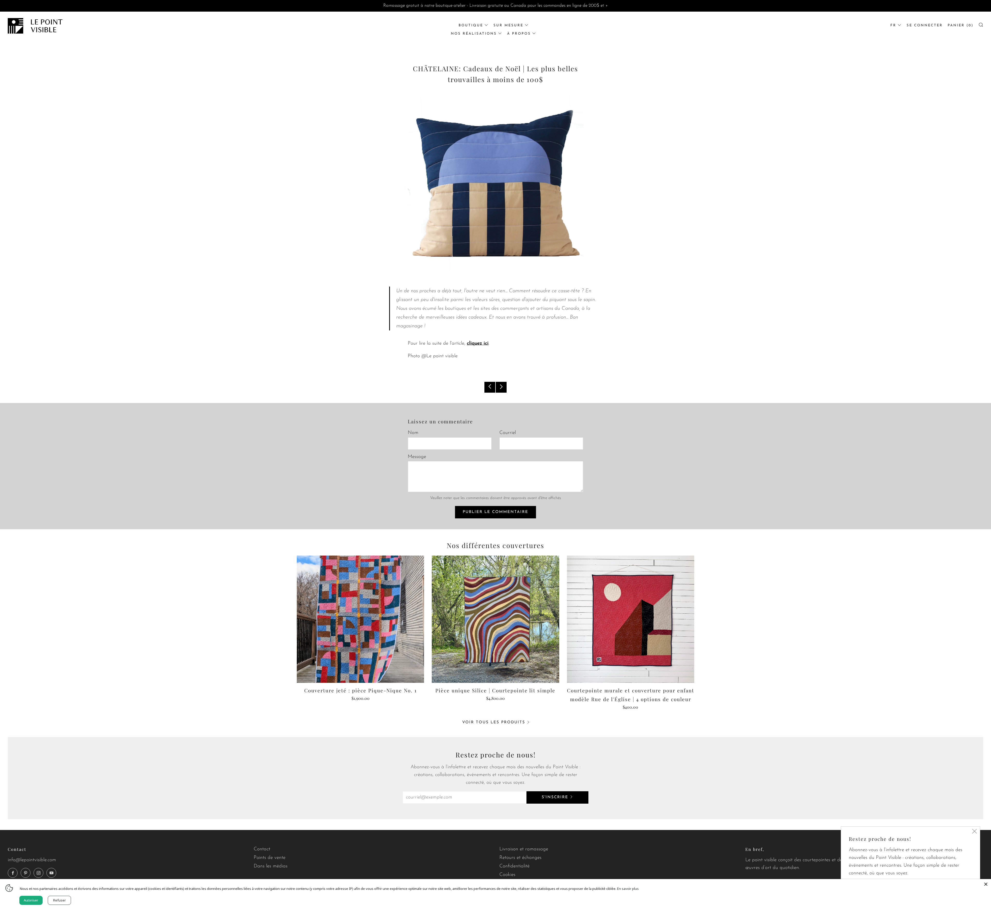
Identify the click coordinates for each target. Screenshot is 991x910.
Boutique (471, 25)
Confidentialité (514, 866)
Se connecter (925, 25)
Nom (413, 432)
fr (893, 25)
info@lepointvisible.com (32, 860)
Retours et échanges (520, 857)
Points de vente (269, 857)
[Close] (985, 884)
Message (417, 456)
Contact (262, 849)
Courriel (507, 432)
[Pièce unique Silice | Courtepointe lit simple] (495, 619)
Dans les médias (270, 866)
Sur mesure (508, 25)
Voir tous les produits (493, 722)
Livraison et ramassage (523, 849)
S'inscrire (555, 797)
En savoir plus (628, 888)
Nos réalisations (474, 33)
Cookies (507, 874)
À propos (519, 33)
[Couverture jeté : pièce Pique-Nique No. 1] (360, 619)
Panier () (960, 25)
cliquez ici (478, 343)
